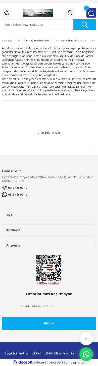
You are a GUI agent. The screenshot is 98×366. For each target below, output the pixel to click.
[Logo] (38, 13)
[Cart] (91, 13)
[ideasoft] (23, 362)
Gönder (49, 323)
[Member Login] (70, 13)
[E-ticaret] (48, 362)
